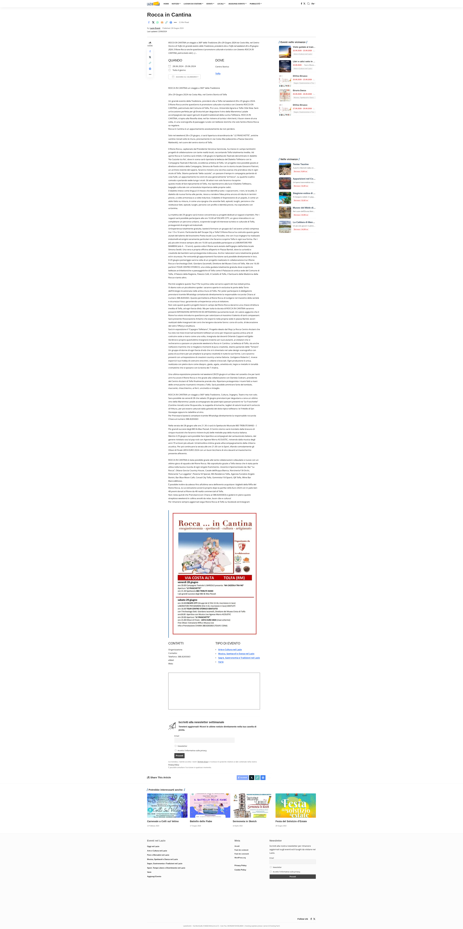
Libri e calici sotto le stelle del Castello (311, 61)
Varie (221, 662)
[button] (308, 4)
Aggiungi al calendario (186, 77)
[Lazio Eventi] (153, 4)
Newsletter (182, 746)
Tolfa (217, 73)
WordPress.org (240, 858)
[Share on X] (153, 22)
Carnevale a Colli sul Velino (163, 821)
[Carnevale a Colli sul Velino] (167, 805)
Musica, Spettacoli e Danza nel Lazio (236, 653)
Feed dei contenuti (241, 850)
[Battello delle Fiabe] (210, 805)
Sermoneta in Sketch (245, 821)
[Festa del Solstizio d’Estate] (296, 805)
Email (176, 736)
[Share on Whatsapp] (157, 22)
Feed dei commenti (242, 854)
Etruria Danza (299, 90)
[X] (304, 3)
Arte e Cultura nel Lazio (230, 649)
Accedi (237, 846)
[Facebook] (301, 3)
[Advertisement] (297, 138)
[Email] (162, 22)
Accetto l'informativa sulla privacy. (192, 750)
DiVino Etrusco (300, 76)
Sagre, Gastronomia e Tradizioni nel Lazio (239, 657)
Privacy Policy (173, 764)
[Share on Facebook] (148, 22)
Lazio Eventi (155, 28)
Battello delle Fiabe (201, 821)
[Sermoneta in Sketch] (253, 805)
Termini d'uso (202, 762)
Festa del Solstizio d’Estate (291, 821)
